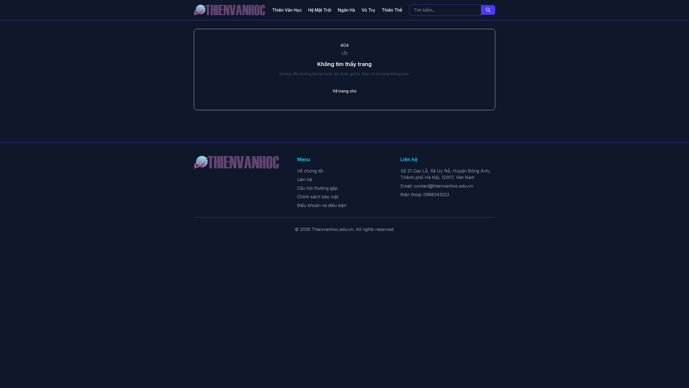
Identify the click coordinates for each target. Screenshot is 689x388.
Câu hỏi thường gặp (317, 188)
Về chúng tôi (310, 171)
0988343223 (436, 194)
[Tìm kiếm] (488, 10)
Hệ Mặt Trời (319, 10)
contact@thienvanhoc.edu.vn (443, 186)
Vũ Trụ (368, 10)
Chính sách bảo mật (317, 196)
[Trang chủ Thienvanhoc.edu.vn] (229, 10)
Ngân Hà (346, 10)
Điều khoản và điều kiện (321, 205)
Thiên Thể (392, 10)
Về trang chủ (344, 91)
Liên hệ (304, 179)
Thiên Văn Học (287, 10)
